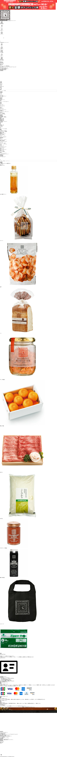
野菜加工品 (2, 119)
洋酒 (1, 144)
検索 (1, 162)
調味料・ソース (2, 133)
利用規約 (1, 731)
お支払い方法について (4, 696)
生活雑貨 (1, 155)
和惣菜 (1, 115)
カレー (1, 138)
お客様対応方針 (2, 733)
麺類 (1, 129)
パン (1, 106)
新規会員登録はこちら (4, 681)
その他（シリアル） (3, 130)
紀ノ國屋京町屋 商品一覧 (17, 712)
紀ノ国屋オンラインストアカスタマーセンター (8, 66)
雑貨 (1, 152)
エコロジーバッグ (3, 146)
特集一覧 (1, 64)
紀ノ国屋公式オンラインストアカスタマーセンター (9, 734)
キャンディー (2, 105)
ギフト (1, 65)
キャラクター (2, 147)
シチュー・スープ (3, 139)
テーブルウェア (2, 156)
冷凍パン (1, 112)
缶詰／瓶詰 (2, 134)
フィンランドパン (3, 109)
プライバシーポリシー (4, 67)
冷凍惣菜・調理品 (3, 116)
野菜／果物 (2, 118)
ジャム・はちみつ (3, 136)
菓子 (1, 100)
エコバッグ (2, 145)
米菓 (1, 103)
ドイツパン (2, 108)
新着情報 (1, 62)
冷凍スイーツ (2, 99)
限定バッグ (2, 150)
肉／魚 (1, 122)
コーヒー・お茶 (2, 143)
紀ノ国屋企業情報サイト (4, 68)
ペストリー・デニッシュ (4, 111)
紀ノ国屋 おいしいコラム (4, 737)
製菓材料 (1, 137)
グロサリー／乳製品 (3, 131)
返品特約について (3, 704)
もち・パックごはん (3, 128)
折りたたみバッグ (3, 149)
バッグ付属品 (2, 151)
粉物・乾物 (2, 132)
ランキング (2, 63)
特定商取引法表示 (3, 69)
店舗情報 (2, 70)
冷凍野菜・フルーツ (3, 121)
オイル (1, 135)
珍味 (1, 102)
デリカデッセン (2, 114)
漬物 (1, 117)
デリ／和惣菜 (2, 113)
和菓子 (1, 98)
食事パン (1, 107)
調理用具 (1, 154)
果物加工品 (2, 120)
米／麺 (1, 125)
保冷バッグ (2, 148)
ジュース (1, 142)
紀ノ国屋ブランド (3, 96)
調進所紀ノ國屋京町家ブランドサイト (6, 712)
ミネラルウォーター (3, 141)
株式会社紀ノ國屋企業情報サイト (6, 709)
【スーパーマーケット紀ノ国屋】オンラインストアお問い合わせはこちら (13, 706)
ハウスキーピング (3, 153)
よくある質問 (2, 705)
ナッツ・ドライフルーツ (4, 101)
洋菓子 (1, 97)
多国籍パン (2, 110)
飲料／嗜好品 (2, 140)
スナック (1, 104)
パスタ (1, 126)
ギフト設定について (3, 700)
